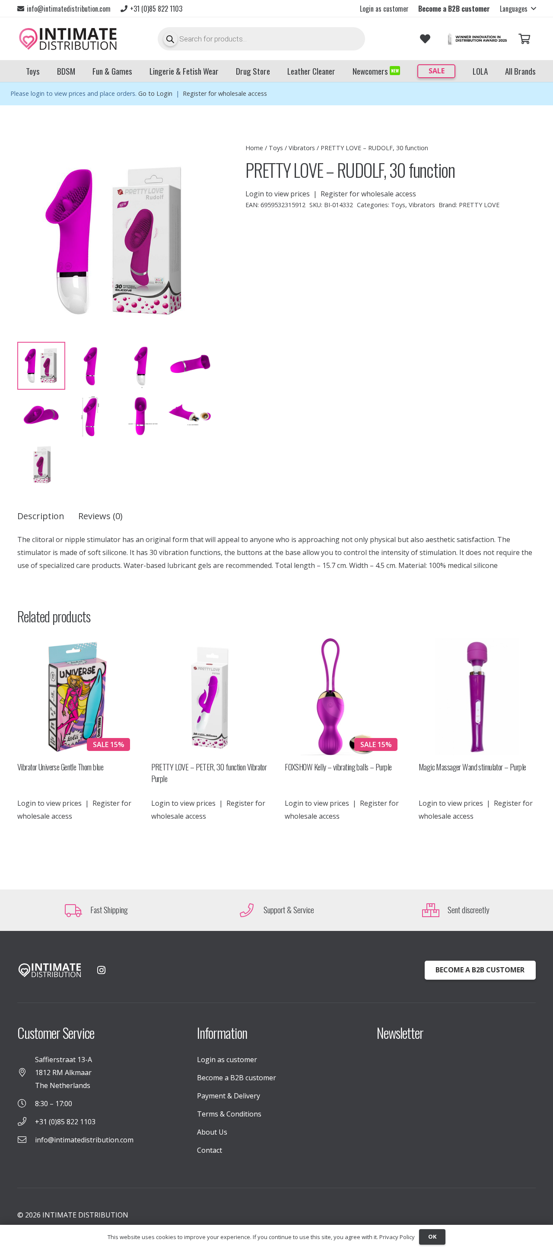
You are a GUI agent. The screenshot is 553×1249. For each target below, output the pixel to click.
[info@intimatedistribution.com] (26, 1139)
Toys (276, 148)
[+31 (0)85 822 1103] (26, 1121)
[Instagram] (101, 970)
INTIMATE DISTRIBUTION (85, 1215)
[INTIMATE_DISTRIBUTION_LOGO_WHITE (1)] (49, 970)
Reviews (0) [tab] (100, 516)
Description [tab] (40, 516)
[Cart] (524, 39)
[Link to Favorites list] (425, 39)
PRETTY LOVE (479, 205)
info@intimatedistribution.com (84, 1140)
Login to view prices (277, 194)
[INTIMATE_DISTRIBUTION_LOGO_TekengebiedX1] (67, 39)
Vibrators (302, 148)
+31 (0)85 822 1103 (65, 1121)
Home (254, 148)
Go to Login (155, 93)
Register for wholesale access (225, 93)
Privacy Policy (397, 1237)
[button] (518, 9)
